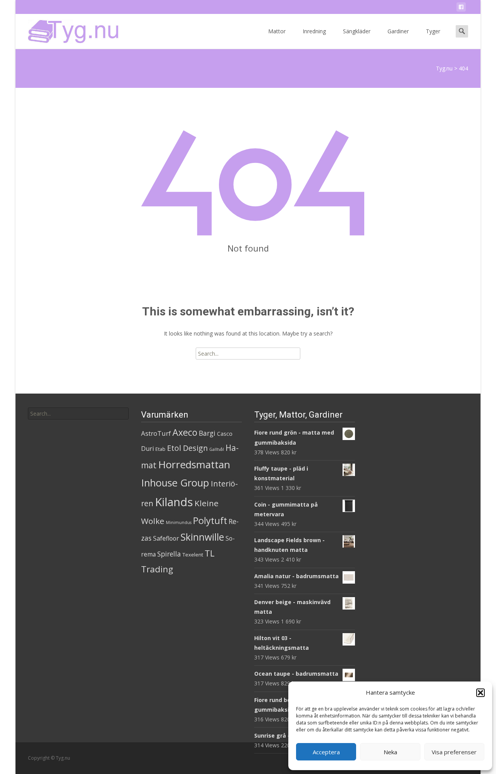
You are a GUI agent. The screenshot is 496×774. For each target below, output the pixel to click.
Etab (160, 448)
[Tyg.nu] (68, 29)
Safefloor (166, 538)
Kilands (174, 502)
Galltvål (216, 449)
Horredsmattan (194, 464)
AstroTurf (156, 433)
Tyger (433, 31)
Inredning (314, 31)
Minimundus (178, 522)
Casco (224, 433)
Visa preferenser (454, 752)
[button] (480, 693)
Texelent (193, 554)
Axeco (184, 432)
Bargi (207, 433)
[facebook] (461, 8)
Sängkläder (356, 31)
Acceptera (326, 752)
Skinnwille (202, 537)
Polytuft (210, 520)
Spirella (169, 553)
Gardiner (398, 31)
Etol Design (187, 448)
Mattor (277, 31)
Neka (390, 752)
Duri (147, 448)
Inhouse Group (175, 483)
